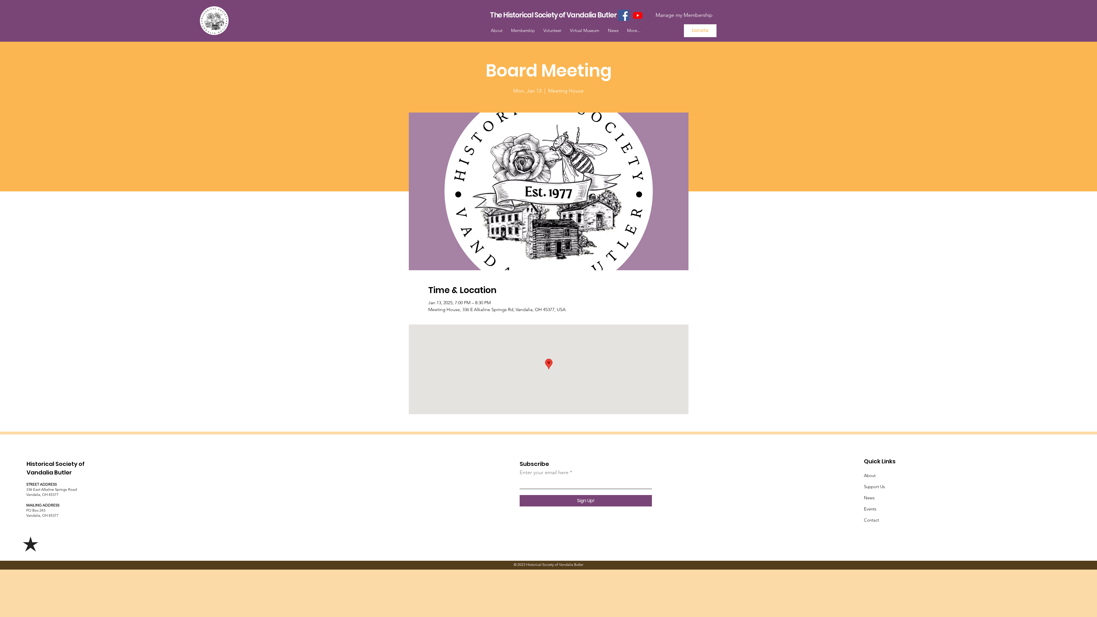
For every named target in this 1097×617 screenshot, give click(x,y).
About (870, 475)
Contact (871, 520)
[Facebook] (623, 15)
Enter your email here (544, 472)
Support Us (874, 486)
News (869, 497)
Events (870, 509)
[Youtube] (637, 15)
